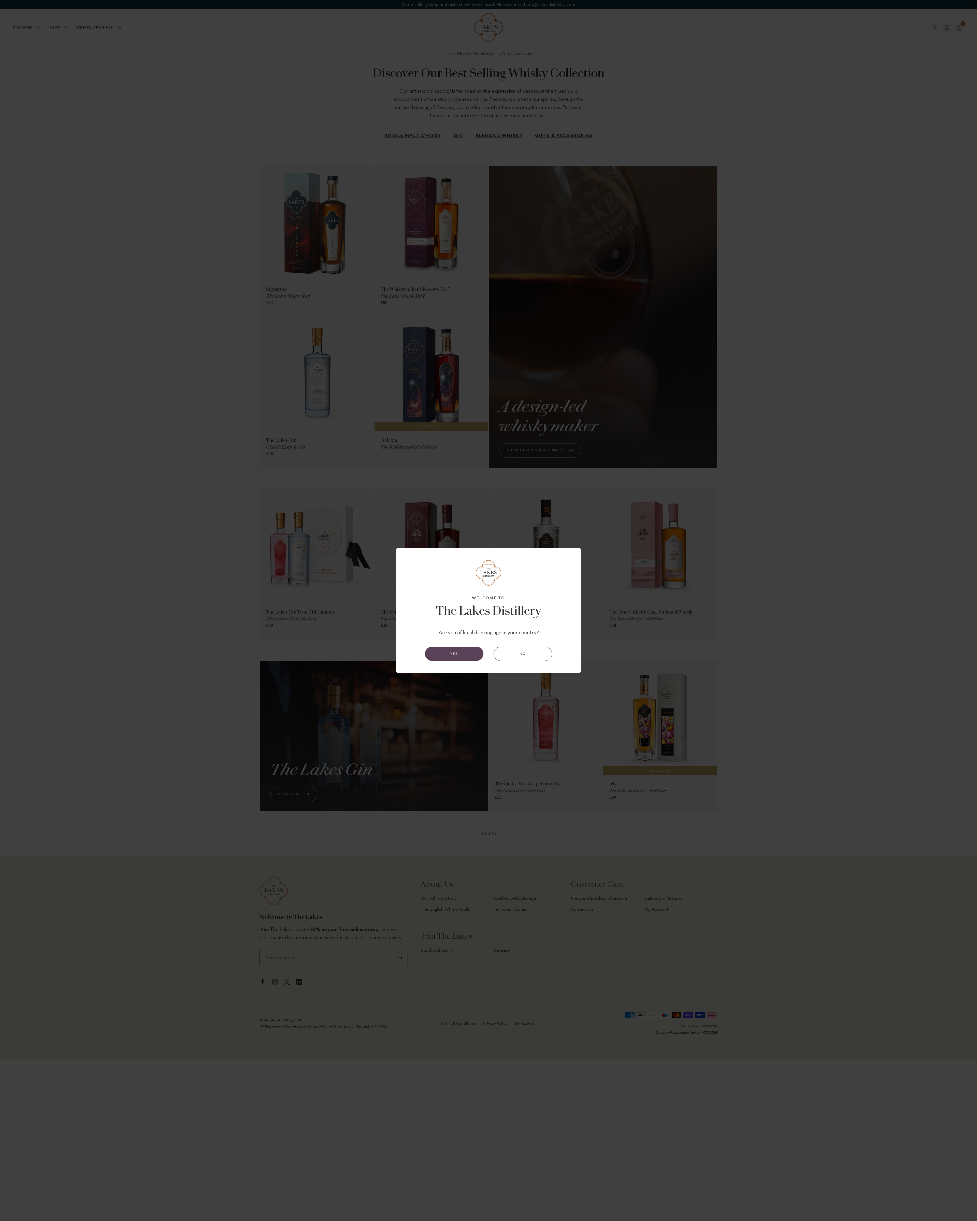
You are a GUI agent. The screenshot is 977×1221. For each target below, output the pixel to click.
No (523, 653)
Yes (454, 653)
